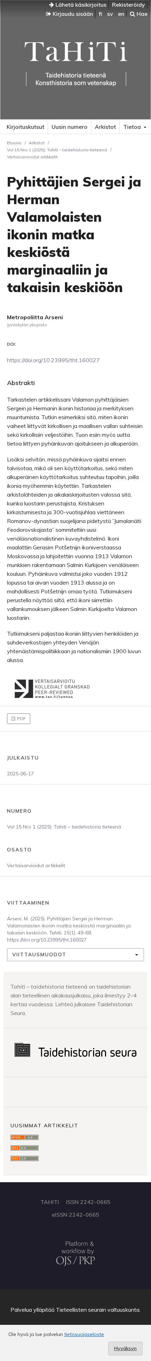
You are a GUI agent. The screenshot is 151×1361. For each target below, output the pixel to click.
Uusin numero (69, 126)
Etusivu (14, 142)
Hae (141, 13)
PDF (21, 718)
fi (100, 13)
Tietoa (132, 126)
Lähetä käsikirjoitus (80, 4)
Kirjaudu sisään (72, 13)
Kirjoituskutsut (25, 126)
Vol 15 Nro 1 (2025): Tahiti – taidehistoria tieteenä (57, 149)
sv (110, 13)
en (121, 13)
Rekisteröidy (128, 4)
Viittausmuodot (39, 954)
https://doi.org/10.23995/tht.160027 (53, 360)
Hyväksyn (125, 1348)
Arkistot (105, 126)
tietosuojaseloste (84, 1334)
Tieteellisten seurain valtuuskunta (97, 1309)
